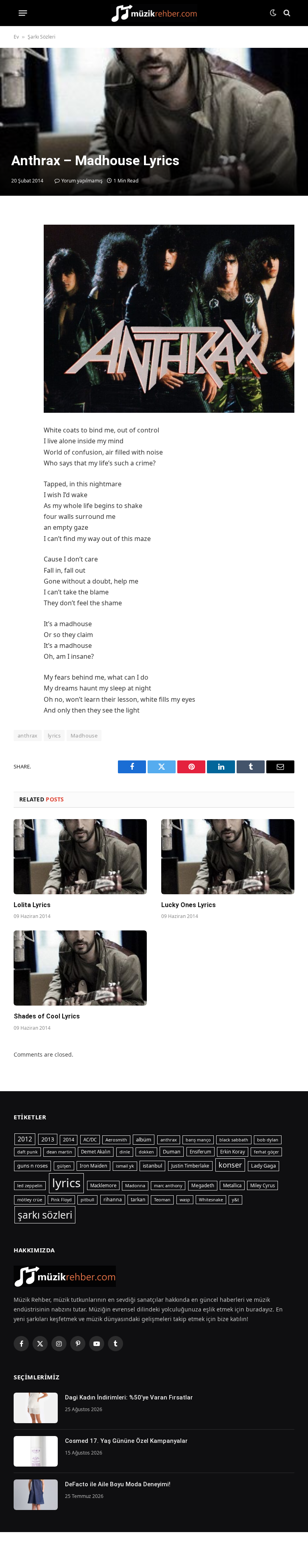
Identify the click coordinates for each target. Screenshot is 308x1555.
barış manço (198, 1140)
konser (230, 1165)
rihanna (112, 1199)
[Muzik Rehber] (154, 13)
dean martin (59, 1152)
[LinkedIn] (22, 275)
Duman (171, 1151)
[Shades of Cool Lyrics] (80, 968)
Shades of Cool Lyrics (47, 1016)
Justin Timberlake (190, 1166)
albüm (143, 1139)
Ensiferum (200, 1152)
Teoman (162, 1199)
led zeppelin (30, 1185)
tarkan (138, 1199)
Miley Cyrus (262, 1185)
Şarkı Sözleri (41, 36)
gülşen (64, 1166)
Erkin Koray (232, 1152)
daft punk (27, 1152)
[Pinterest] (22, 294)
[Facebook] (22, 238)
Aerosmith (116, 1140)
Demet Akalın (95, 1152)
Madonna (135, 1185)
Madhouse (84, 735)
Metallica (232, 1185)
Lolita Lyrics (32, 905)
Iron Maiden (93, 1166)
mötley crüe (29, 1199)
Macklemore (103, 1185)
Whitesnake (211, 1200)
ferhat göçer (266, 1152)
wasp (185, 1200)
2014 (68, 1139)
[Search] (286, 13)
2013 (47, 1139)
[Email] (22, 312)
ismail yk (125, 1166)
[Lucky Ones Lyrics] (227, 856)
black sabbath (233, 1140)
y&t (235, 1199)
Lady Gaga (263, 1165)
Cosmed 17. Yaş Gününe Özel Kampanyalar (126, 1440)
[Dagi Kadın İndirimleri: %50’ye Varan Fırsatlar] (36, 1408)
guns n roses (32, 1165)
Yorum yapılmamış (82, 180)
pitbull (87, 1199)
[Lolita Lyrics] (80, 856)
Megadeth (202, 1185)
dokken (146, 1152)
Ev (16, 36)
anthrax (168, 1140)
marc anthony (168, 1185)
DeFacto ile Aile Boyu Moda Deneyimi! (117, 1484)
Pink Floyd (61, 1200)
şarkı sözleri (45, 1214)
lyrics (54, 735)
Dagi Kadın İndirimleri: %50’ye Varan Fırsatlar (130, 1397)
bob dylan (267, 1140)
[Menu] (23, 13)
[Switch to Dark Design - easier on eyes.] (273, 12)
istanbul (152, 1165)
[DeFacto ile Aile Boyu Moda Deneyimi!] (36, 1494)
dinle (125, 1152)
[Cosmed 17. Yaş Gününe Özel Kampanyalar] (36, 1451)
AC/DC (90, 1140)
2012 (25, 1139)
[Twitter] (22, 257)
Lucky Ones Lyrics (188, 905)
